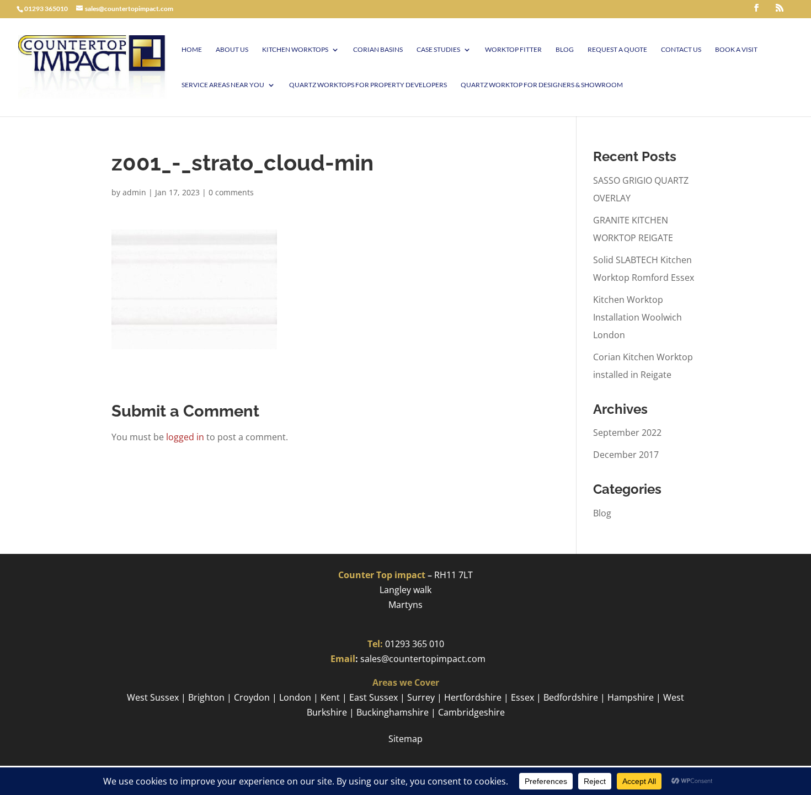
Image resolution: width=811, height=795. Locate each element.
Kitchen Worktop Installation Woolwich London (637, 317)
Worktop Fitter (513, 50)
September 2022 (627, 432)
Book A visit (736, 50)
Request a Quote (617, 50)
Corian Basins (378, 50)
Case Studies (438, 50)
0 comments (231, 192)
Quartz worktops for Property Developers (368, 85)
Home (192, 50)
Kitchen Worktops (295, 50)
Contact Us (681, 50)
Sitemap (405, 739)
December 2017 (626, 455)
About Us (232, 50)
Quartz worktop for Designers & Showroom (542, 85)
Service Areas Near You (223, 85)
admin (134, 192)
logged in (185, 437)
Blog (565, 50)
